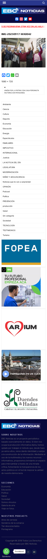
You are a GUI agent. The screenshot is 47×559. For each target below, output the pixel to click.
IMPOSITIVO (8, 148)
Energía (6, 133)
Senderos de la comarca (12, 523)
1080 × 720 (7, 81)
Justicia (6, 157)
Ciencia (6, 109)
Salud (5, 211)
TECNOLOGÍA (9, 225)
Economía (7, 124)
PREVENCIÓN (8, 201)
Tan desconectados (10, 526)
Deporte (6, 119)
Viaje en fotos (7, 508)
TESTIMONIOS (9, 230)
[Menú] (4, 2)
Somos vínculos (8, 502)
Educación (7, 128)
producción (7, 206)
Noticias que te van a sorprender (17, 182)
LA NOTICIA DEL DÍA (12, 162)
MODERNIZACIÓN (10, 172)
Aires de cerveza (9, 520)
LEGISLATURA (9, 167)
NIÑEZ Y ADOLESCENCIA (14, 177)
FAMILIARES (8, 143)
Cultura (6, 114)
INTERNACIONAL (10, 153)
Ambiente (7, 104)
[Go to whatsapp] (6, 551)
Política (4, 493)
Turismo (6, 235)
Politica (6, 196)
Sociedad (7, 220)
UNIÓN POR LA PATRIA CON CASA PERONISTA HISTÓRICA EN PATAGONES (21, 91)
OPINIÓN (7, 187)
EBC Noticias (31, 544)
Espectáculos (8, 138)
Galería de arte (8, 505)
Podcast (6, 191)
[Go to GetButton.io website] (6, 556)
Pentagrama (7, 529)
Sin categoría (8, 216)
